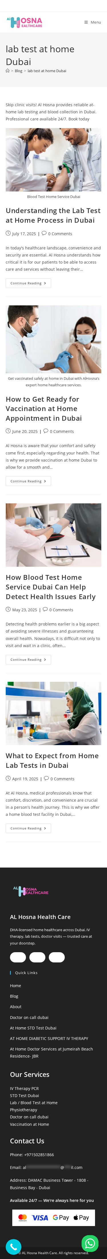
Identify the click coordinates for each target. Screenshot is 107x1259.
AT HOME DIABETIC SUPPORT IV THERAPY (49, 1038)
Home (15, 985)
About (15, 1006)
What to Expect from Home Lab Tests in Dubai (52, 760)
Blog (14, 996)
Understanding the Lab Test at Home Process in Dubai (53, 215)
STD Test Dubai (24, 1095)
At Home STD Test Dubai (33, 1028)
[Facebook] (18, 957)
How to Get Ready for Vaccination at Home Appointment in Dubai (44, 408)
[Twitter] (57, 957)
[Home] (7, 70)
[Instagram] (37, 957)
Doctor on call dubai (29, 1017)
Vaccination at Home (29, 1124)
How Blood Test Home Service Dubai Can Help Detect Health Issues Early (51, 586)
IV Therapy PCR (24, 1088)
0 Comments (60, 233)
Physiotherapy (23, 1109)
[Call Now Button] (13, 1247)
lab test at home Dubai (47, 70)
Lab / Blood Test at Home (34, 1102)
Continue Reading (31, 281)
